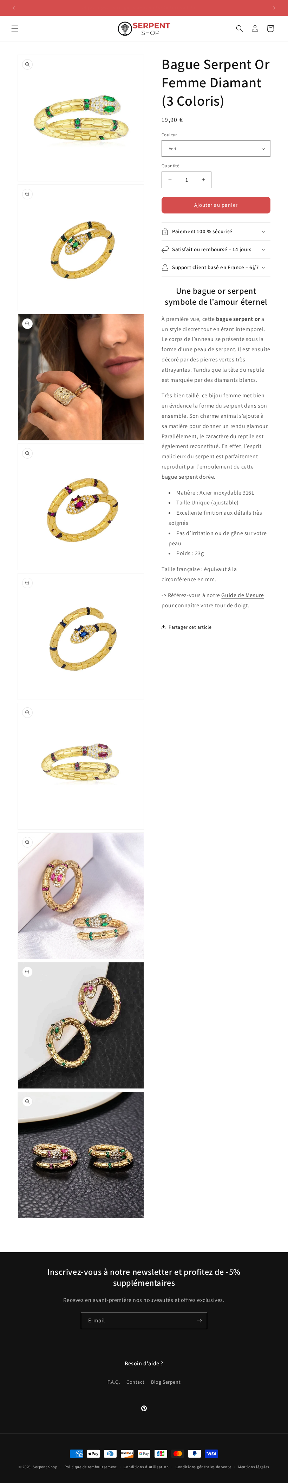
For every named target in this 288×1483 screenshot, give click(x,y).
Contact (135, 1382)
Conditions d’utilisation (146, 1466)
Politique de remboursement (91, 1466)
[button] (14, 28)
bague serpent (180, 476)
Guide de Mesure (242, 595)
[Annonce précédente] (13, 7)
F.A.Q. (113, 1382)
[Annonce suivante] (274, 7)
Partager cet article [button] (190, 627)
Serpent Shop (45, 1466)
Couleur (169, 135)
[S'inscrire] (199, 1321)
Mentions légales (253, 1466)
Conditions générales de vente (203, 1466)
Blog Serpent (166, 1382)
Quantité (170, 166)
